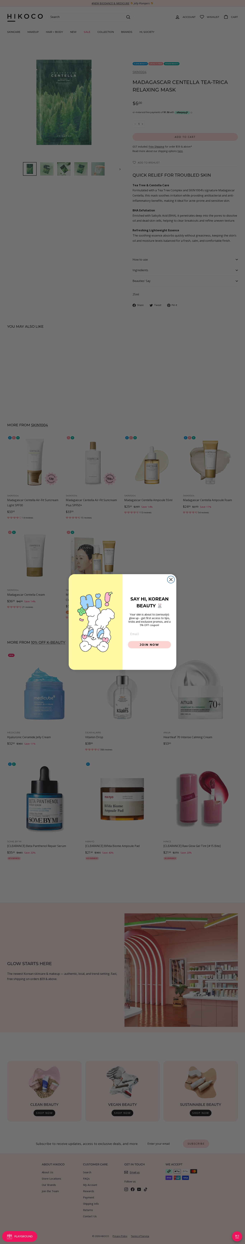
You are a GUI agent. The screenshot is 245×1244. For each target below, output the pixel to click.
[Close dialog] (171, 579)
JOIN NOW (149, 644)
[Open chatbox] (237, 1236)
